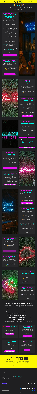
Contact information (25, 392)
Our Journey (15, 380)
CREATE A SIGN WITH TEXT (23, 142)
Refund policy (11, 392)
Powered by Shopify (7, 392)
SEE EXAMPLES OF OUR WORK (27, 203)
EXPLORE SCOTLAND (9, 333)
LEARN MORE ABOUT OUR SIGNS (27, 147)
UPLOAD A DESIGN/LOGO (31, 142)
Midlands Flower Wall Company (29, 372)
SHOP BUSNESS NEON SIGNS (10, 184)
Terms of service (17, 392)
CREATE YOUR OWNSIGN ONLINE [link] (9, 251)
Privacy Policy (4, 377)
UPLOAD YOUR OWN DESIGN (9, 74)
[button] (2, 5)
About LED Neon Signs (5, 372)
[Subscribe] (24, 365)
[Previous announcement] (12, 1)
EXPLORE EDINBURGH (27, 336)
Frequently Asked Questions (6, 373)
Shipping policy (21, 392)
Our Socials (14, 379)
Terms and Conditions (5, 375)
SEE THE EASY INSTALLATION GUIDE (10, 168)
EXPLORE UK (27, 349)
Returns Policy (4, 376)
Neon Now (4, 392)
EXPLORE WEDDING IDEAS (10, 351)
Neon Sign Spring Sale (5, 378)
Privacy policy (14, 392)
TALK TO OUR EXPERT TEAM (27, 115)
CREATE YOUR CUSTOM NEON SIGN (10, 55)
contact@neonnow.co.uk (18, 376)
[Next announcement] (25, 1)
